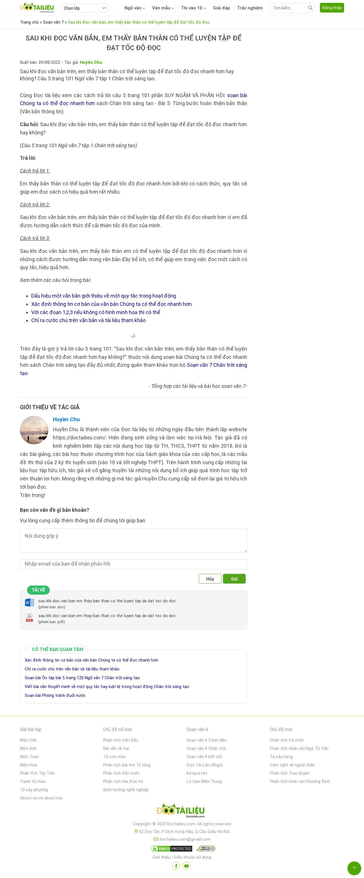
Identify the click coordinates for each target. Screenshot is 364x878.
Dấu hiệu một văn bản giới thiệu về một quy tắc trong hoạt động (103, 296)
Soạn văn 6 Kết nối (204, 756)
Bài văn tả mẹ (116, 748)
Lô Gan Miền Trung (204, 781)
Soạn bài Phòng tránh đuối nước (55, 695)
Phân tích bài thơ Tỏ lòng (126, 765)
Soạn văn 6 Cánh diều (207, 740)
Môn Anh (28, 748)
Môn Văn (28, 740)
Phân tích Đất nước (121, 773)
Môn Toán (29, 756)
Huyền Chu (66, 419)
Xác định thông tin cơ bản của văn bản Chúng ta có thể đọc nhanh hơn (111, 304)
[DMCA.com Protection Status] (170, 849)
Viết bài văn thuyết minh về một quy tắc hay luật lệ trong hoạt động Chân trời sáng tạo (107, 686)
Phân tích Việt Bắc (120, 740)
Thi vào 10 (191, 8)
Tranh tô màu (33, 781)
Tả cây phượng (34, 789)
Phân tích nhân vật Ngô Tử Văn (299, 748)
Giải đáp (221, 8)
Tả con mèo (114, 756)
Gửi (234, 579)
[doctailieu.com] (182, 811)
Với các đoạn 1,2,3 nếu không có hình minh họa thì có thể (95, 312)
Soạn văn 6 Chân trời (206, 748)
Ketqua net (197, 773)
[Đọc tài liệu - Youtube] (187, 866)
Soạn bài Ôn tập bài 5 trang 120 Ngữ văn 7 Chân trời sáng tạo (82, 677)
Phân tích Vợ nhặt (287, 740)
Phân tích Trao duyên (290, 773)
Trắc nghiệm (250, 8)
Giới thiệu (162, 857)
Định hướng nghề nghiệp (126, 789)
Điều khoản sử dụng (192, 857)
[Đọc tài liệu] (176, 866)
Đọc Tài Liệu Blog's (205, 765)
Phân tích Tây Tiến (37, 773)
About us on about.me (41, 798)
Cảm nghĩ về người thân (292, 765)
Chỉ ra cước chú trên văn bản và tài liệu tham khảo (88, 320)
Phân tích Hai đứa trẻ (123, 781)
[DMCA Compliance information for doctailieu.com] (204, 849)
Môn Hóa (28, 765)
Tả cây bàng (281, 756)
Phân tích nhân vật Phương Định (300, 781)
